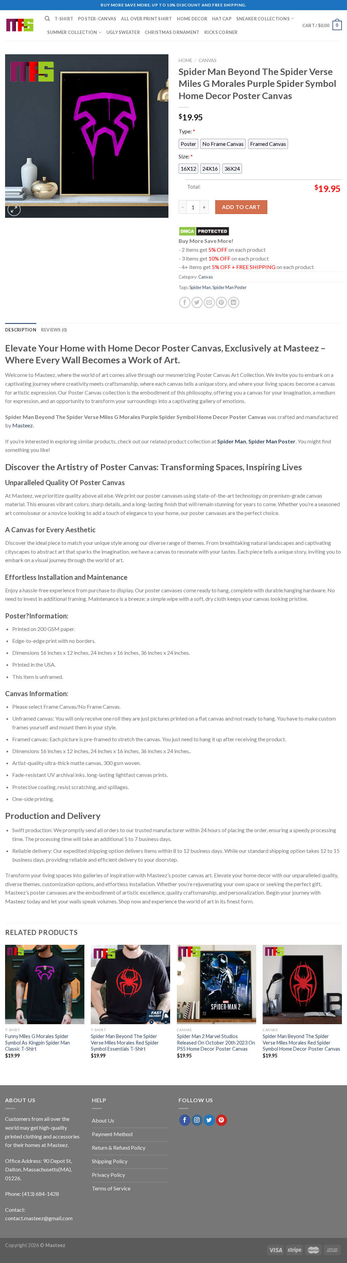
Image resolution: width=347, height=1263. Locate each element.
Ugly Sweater (123, 32)
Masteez (22, 425)
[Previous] (5, 1007)
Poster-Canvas (97, 18)
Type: (187, 131)
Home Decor (192, 18)
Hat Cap (221, 18)
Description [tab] (20, 329)
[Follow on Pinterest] (221, 1120)
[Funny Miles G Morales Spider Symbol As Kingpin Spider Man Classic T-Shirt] (44, 984)
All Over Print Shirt (146, 18)
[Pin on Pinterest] (221, 302)
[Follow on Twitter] (209, 1120)
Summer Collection (72, 32)
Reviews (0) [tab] (54, 329)
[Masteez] (20, 25)
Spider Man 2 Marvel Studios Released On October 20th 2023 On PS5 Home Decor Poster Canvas (216, 1042)
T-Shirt (64, 18)
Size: (186, 156)
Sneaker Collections (263, 18)
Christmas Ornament (172, 32)
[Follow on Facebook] (184, 1120)
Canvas (208, 60)
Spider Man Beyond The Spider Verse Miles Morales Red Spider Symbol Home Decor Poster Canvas (301, 1042)
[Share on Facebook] (184, 302)
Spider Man (200, 287)
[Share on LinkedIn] (233, 302)
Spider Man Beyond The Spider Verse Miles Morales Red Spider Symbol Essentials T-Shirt (125, 1042)
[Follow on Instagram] (197, 1120)
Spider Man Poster (229, 287)
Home (185, 60)
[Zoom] (14, 209)
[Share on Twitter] (197, 302)
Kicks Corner (221, 32)
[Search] (47, 18)
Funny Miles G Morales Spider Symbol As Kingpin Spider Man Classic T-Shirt (37, 1042)
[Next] (341, 1007)
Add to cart (241, 207)
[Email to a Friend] (209, 302)
